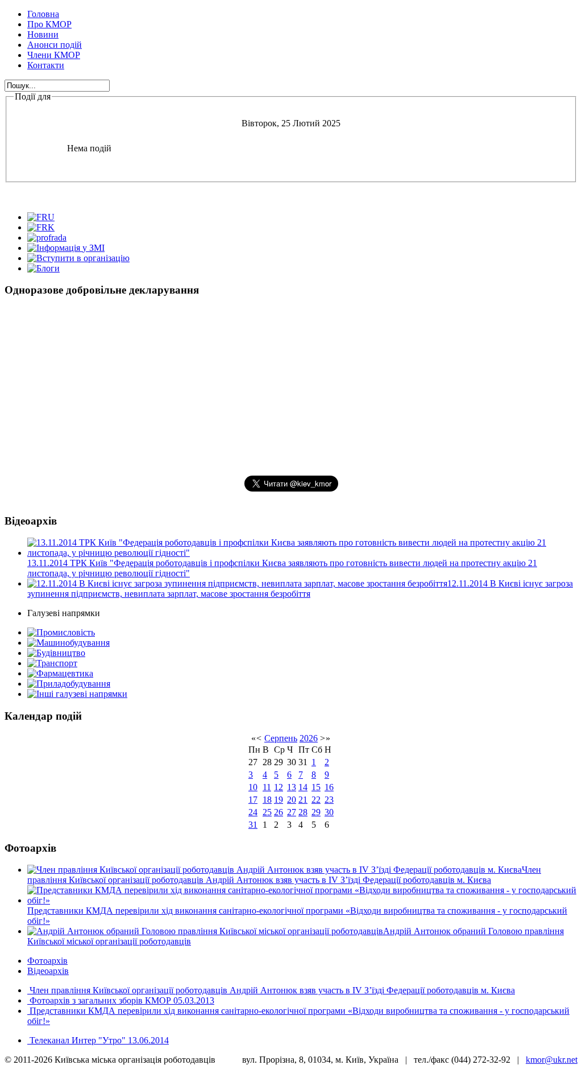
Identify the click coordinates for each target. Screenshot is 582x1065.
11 (267, 787)
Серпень (280, 738)
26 (278, 812)
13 (291, 787)
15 (316, 787)
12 (278, 787)
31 (252, 824)
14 (302, 787)
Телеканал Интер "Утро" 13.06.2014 (98, 1040)
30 (329, 812)
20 (291, 799)
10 (252, 787)
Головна (43, 14)
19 (278, 799)
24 (252, 812)
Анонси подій (54, 44)
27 (291, 812)
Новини (43, 34)
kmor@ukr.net (551, 1059)
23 (329, 799)
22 (316, 799)
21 (302, 799)
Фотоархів (47, 960)
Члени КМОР (53, 55)
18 (267, 799)
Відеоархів (48, 971)
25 (267, 812)
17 (252, 799)
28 (302, 812)
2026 (309, 738)
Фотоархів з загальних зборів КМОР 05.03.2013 (120, 1000)
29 (316, 812)
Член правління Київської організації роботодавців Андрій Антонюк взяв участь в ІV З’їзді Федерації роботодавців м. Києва (271, 990)
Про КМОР (49, 24)
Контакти (45, 65)
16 (329, 787)
